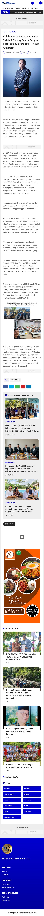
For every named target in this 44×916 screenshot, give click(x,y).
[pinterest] (23, 386)
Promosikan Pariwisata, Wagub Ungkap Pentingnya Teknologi (19, 765)
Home (5, 32)
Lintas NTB (6, 884)
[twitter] (11, 386)
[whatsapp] (17, 386)
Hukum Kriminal (7, 8)
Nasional (7, 800)
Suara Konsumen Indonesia (27, 913)
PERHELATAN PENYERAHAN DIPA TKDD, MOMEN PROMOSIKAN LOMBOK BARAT (21, 657)
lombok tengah (9, 817)
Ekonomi (7, 788)
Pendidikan (35, 8)
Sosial (6, 811)
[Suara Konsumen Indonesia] (8, 5)
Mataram (27, 794)
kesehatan (27, 811)
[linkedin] (28, 386)
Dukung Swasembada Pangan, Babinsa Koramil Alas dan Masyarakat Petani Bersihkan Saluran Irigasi (19, 694)
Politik (17, 8)
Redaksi (5, 871)
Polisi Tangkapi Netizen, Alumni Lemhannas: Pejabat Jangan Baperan (20, 731)
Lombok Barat (9, 794)
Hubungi (5, 875)
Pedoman (5, 897)
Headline (27, 788)
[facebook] (5, 386)
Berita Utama (10, 422)
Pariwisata (27, 800)
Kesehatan (25, 8)
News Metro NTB (8, 887)
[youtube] (11, 862)
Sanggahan (6, 900)
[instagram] (8, 862)
